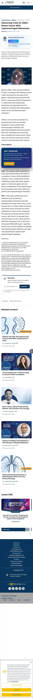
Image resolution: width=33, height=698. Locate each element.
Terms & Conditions (16, 561)
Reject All (16, 690)
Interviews (5, 301)
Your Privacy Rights (16, 565)
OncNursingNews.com (16, 555)
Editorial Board (16, 563)
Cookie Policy (14, 681)
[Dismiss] (30, 150)
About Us (16, 543)
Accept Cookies (16, 695)
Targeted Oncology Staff (11, 343)
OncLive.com (16, 553)
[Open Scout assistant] (24, 2)
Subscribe (24, 286)
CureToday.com (16, 549)
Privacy (16, 559)
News (19, 600)
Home (5, 600)
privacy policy (8, 291)
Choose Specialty (14, 7)
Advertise (17, 545)
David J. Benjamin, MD (10, 411)
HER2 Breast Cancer (15, 301)
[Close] (31, 662)
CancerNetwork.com (16, 551)
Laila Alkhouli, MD (9, 377)
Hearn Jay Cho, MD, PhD (11, 445)
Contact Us (16, 547)
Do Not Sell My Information (16, 557)
